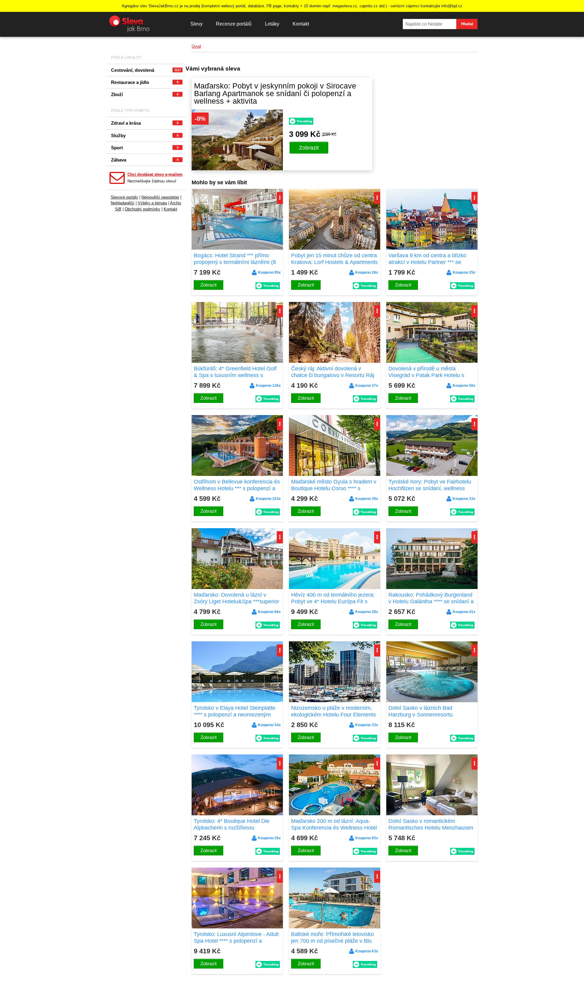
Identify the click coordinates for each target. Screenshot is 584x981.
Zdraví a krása (145, 123)
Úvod (196, 46)
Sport (145, 147)
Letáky (272, 23)
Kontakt (301, 23)
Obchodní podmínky (142, 209)
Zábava (145, 159)
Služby (145, 135)
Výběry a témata (152, 203)
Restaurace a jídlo (145, 82)
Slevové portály (124, 197)
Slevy (196, 23)
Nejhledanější (122, 203)
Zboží (145, 94)
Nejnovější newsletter (160, 197)
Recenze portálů (234, 23)
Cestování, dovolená (146, 70)
